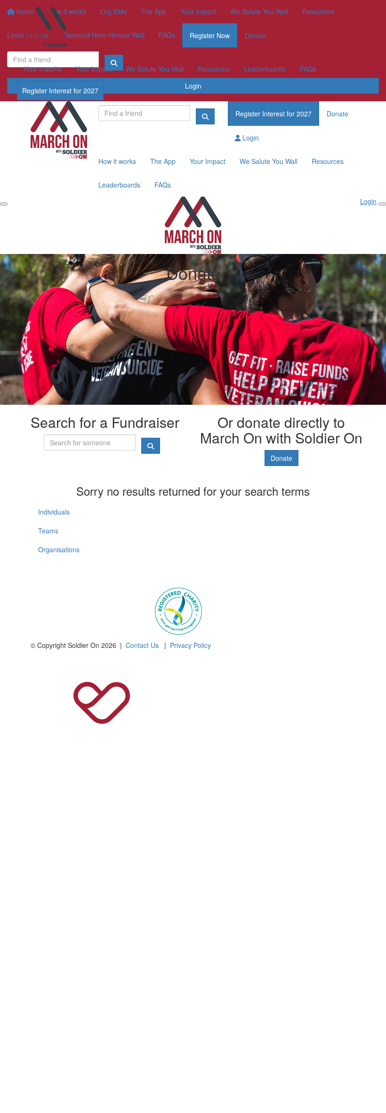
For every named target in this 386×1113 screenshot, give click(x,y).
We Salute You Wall (155, 69)
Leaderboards (265, 69)
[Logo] (45, 28)
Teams (48, 530)
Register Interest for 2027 (60, 90)
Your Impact (94, 69)
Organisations (59, 549)
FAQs (308, 69)
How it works (43, 69)
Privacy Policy (190, 645)
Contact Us (142, 645)
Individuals (54, 511)
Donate (119, 90)
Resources (214, 69)
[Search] (205, 116)
